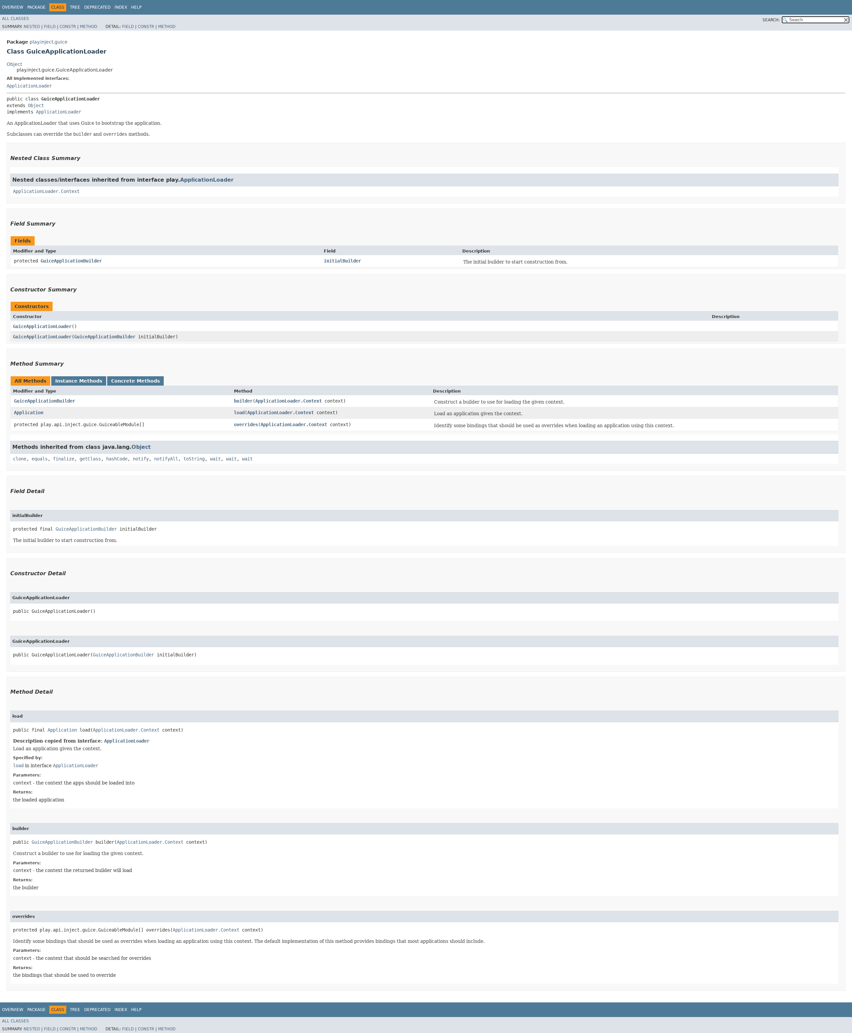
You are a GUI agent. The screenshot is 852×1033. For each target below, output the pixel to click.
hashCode (116, 458)
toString (194, 458)
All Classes (15, 18)
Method (88, 26)
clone (19, 458)
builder (243, 401)
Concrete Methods (135, 381)
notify (141, 458)
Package (36, 7)
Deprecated (97, 7)
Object (14, 64)
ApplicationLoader (29, 85)
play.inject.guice (49, 42)
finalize (63, 458)
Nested (32, 26)
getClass (90, 458)
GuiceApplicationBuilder (71, 260)
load (239, 412)
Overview (12, 7)
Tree (75, 7)
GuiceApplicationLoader (42, 326)
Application (28, 412)
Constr (68, 26)
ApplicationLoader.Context (46, 191)
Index (120, 7)
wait (215, 458)
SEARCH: (771, 20)
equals (40, 458)
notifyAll (166, 458)
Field (50, 26)
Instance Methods (78, 381)
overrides (246, 424)
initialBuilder (342, 260)
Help (136, 7)
